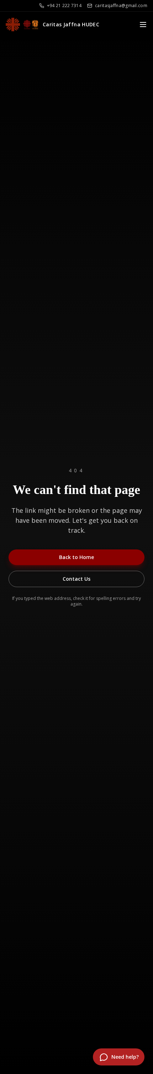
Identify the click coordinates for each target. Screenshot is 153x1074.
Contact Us (76, 578)
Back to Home (76, 557)
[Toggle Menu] (143, 24)
